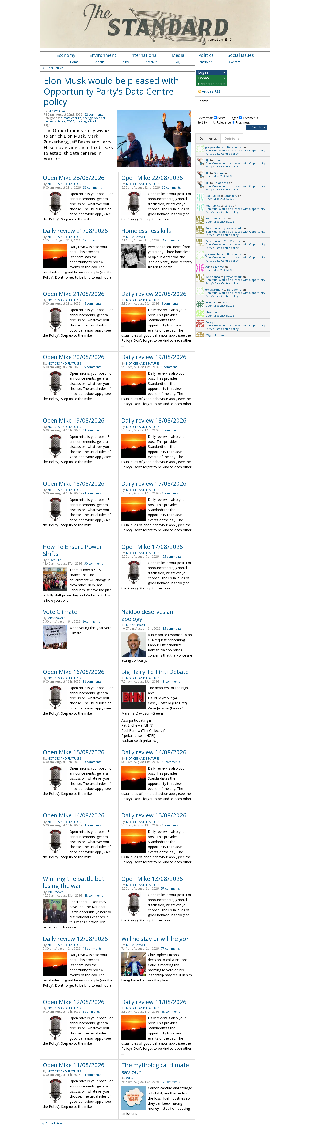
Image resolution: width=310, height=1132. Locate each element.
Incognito (211, 302)
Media (178, 55)
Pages (234, 118)
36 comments (92, 187)
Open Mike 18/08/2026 (74, 483)
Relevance (224, 123)
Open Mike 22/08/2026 (152, 177)
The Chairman (233, 241)
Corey (228, 205)
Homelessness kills (146, 230)
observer (211, 312)
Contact (234, 62)
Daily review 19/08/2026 (153, 357)
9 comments (169, 430)
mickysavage (58, 111)
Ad (225, 218)
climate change (71, 118)
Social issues (241, 55)
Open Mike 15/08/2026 (74, 752)
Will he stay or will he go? (155, 939)
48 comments (93, 895)
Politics (206, 55)
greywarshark (214, 147)
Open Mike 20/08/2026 (74, 357)
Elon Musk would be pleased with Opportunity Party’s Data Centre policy (111, 91)
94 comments (92, 430)
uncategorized (86, 121)
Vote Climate (60, 612)
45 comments (170, 762)
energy (88, 118)
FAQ (177, 62)
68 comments (92, 762)
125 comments (171, 556)
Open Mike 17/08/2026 (152, 547)
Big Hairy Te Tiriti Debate (155, 672)
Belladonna (234, 147)
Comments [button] (208, 138)
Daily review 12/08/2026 (75, 939)
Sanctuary (230, 195)
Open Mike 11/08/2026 (74, 1065)
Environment (102, 55)
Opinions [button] (231, 138)
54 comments (92, 825)
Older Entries (54, 68)
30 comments (171, 187)
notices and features (64, 184)
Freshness (243, 123)
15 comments (170, 240)
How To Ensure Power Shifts (72, 550)
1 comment (90, 240)
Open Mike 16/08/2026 (74, 672)
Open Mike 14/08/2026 (74, 815)
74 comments (92, 493)
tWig (224, 302)
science (60, 121)
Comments (250, 118)
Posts (221, 118)
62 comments (94, 115)
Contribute (204, 62)
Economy (65, 55)
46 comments (92, 304)
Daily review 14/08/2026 (153, 752)
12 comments (92, 948)
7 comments (169, 825)
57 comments (170, 888)
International (144, 55)
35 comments (92, 367)
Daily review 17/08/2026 (153, 483)
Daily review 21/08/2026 (75, 230)
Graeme (219, 173)
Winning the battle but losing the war (73, 882)
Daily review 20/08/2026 (153, 294)
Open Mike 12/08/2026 (74, 1002)
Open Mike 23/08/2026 (74, 177)
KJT (207, 160)
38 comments (92, 681)
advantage (56, 560)
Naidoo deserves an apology (147, 615)
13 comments (170, 681)
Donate (204, 78)
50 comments (93, 563)
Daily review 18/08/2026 (153, 420)
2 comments (169, 304)
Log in (203, 72)
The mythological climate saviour (155, 1068)
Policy (125, 62)
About (99, 62)
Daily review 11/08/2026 (153, 1002)
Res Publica (212, 195)
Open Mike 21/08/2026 (74, 294)
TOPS (70, 121)
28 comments (170, 1012)
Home (74, 62)
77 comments (170, 948)
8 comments (169, 493)
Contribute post (210, 84)
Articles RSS (211, 91)
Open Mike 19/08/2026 (74, 420)
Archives (152, 62)
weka (130, 1078)
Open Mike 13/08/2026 (152, 879)
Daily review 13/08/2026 (153, 815)
